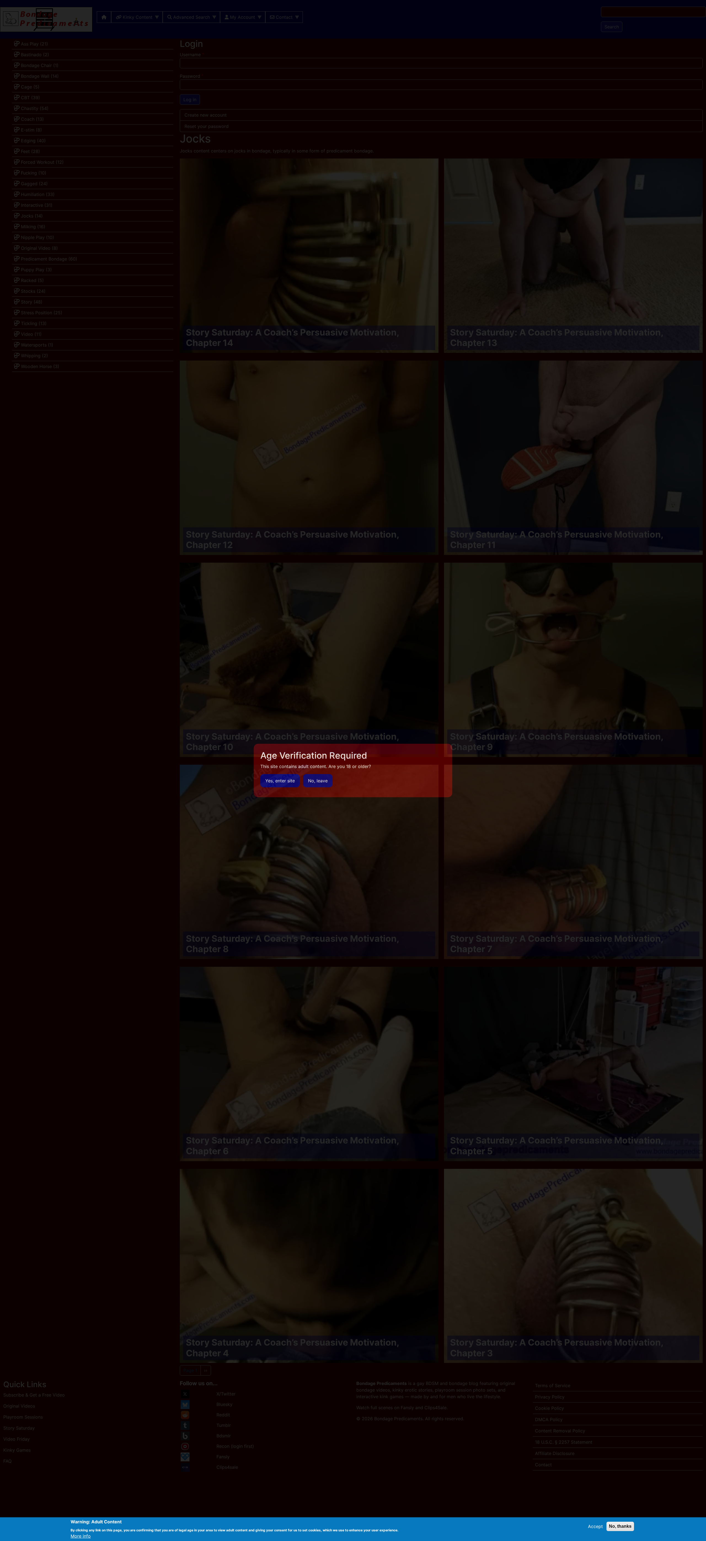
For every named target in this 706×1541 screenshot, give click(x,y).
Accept (595, 1526)
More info (81, 1536)
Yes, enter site (280, 780)
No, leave (318, 780)
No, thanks (620, 1526)
